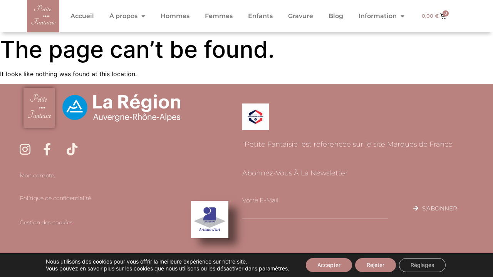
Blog (336, 16)
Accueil (82, 16)
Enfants (260, 16)
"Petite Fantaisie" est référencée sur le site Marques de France (347, 144)
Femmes (219, 16)
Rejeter (375, 265)
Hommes (175, 16)
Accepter (328, 265)
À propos (123, 16)
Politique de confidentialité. (56, 198)
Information (378, 16)
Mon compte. (37, 175)
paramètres (273, 268)
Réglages (422, 265)
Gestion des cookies (46, 222)
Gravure (300, 16)
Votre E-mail (260, 200)
